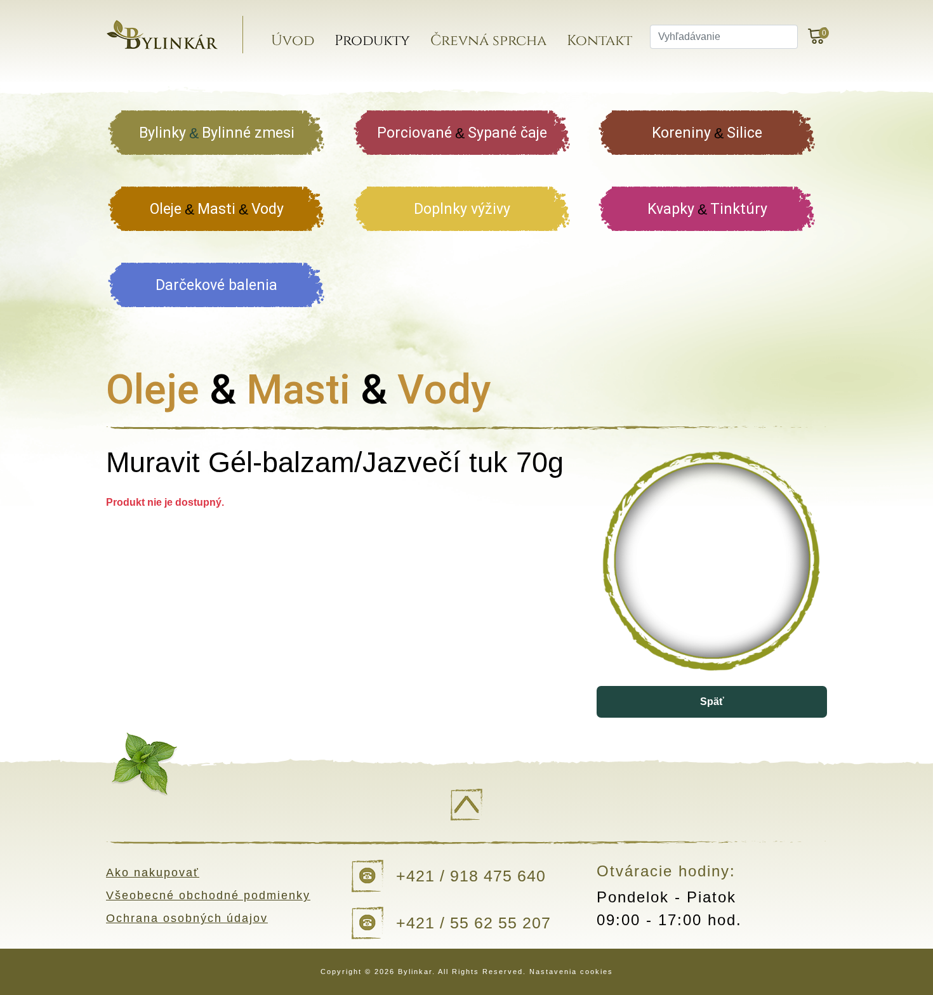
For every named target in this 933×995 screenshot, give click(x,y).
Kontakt (599, 41)
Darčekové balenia (216, 285)
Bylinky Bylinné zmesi (216, 133)
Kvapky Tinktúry (707, 209)
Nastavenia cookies (571, 971)
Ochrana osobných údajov (187, 918)
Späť (712, 701)
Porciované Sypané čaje (462, 133)
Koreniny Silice (707, 133)
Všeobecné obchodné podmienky (208, 895)
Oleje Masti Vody (217, 209)
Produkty (372, 41)
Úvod (292, 41)
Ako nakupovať (152, 872)
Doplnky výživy (462, 209)
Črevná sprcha (488, 41)
